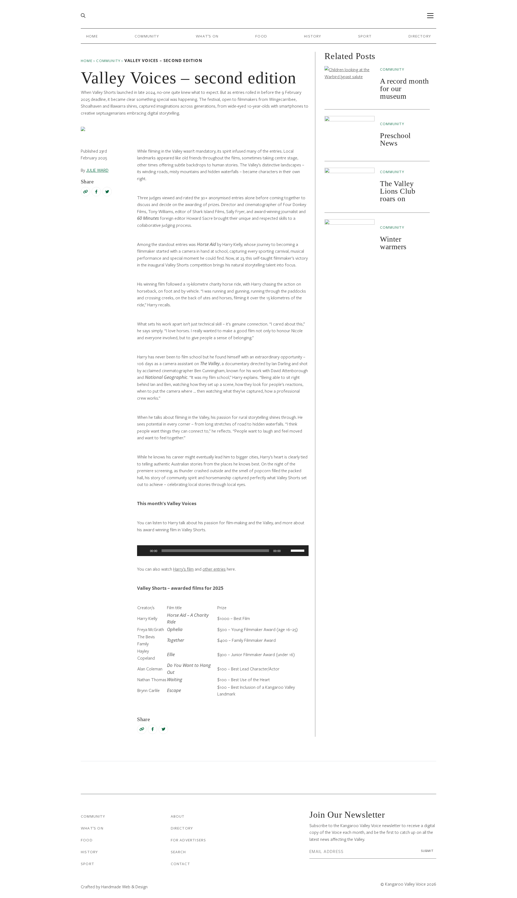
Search (178, 851)
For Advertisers (188, 839)
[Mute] (286, 550)
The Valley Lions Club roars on (397, 191)
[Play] (144, 550)
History (312, 36)
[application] (223, 550)
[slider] (298, 550)
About (178, 816)
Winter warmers (393, 243)
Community (147, 36)
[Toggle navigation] (430, 15)
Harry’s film (183, 569)
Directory (419, 36)
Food (261, 36)
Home (92, 36)
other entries (214, 569)
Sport (365, 36)
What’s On (207, 36)
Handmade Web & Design (124, 886)
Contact (180, 863)
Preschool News (395, 139)
